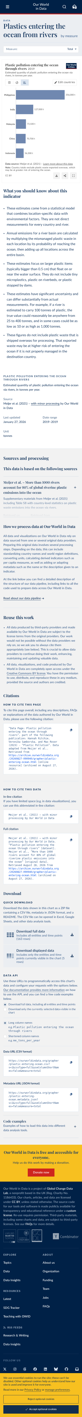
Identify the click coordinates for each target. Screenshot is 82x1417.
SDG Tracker (11, 1307)
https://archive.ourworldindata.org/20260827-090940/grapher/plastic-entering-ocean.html (34, 759)
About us (49, 1262)
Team (46, 1288)
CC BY (8, 175)
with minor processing (45, 403)
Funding (48, 1280)
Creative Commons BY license (26, 673)
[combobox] (64, 6)
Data (6, 1271)
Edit (66, 82)
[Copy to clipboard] (66, 730)
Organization (51, 1271)
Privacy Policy (32, 1390)
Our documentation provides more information (34, 990)
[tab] (9, 82)
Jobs (46, 1297)
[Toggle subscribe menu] (74, 7)
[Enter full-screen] (73, 175)
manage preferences (57, 1390)
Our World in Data (41, 6)
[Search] (64, 6)
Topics (7, 1262)
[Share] (65, 175)
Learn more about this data (58, 164)
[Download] (56, 175)
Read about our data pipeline (22, 598)
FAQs (29, 1224)
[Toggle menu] (7, 7)
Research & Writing (16, 1335)
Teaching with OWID (16, 1316)
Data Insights (11, 1280)
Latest (7, 1299)
